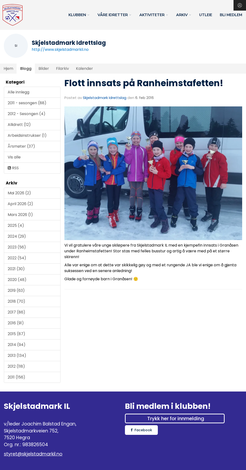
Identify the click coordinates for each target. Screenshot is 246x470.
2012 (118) (16, 366)
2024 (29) (17, 236)
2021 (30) (16, 269)
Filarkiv (62, 68)
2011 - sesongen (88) (27, 103)
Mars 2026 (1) (20, 214)
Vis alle (14, 157)
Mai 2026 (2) (19, 193)
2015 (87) (16, 334)
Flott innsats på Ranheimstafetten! (143, 83)
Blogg (25, 68)
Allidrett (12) (19, 124)
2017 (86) (16, 312)
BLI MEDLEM (231, 15)
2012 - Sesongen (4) (26, 114)
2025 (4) (16, 225)
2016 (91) (16, 323)
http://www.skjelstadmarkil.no (60, 49)
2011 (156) (16, 377)
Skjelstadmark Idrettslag (104, 97)
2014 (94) (16, 344)
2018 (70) (16, 301)
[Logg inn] (239, 5)
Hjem (8, 68)
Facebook (143, 430)
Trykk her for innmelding (175, 418)
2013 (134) (17, 355)
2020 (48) (17, 279)
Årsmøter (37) (21, 146)
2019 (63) (16, 290)
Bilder (43, 68)
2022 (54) (17, 258)
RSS (15, 168)
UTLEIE (205, 15)
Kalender (84, 68)
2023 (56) (17, 247)
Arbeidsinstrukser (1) (27, 135)
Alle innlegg (18, 92)
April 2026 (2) (20, 204)
